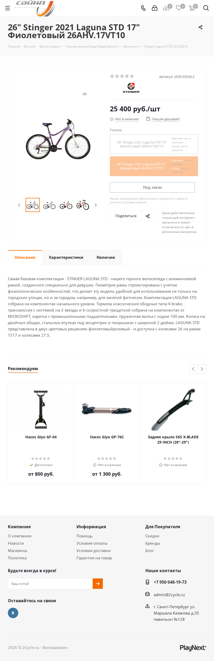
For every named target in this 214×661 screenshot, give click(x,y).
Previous (19, 205)
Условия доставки (93, 550)
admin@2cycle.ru (169, 594)
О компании (20, 535)
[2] (117, 76)
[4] (127, 76)
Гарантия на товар (94, 557)
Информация (91, 527)
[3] (122, 76)
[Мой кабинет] (154, 8)
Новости (16, 543)
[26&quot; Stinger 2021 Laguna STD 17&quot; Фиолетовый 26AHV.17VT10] (57, 137)
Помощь (84, 535)
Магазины (17, 550)
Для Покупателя (162, 527)
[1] (112, 76)
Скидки (152, 535)
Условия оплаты (92, 543)
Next (95, 205)
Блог (149, 550)
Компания (19, 527)
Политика (17, 557)
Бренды (152, 543)
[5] (132, 76)
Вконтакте (13, 613)
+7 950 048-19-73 (170, 582)
